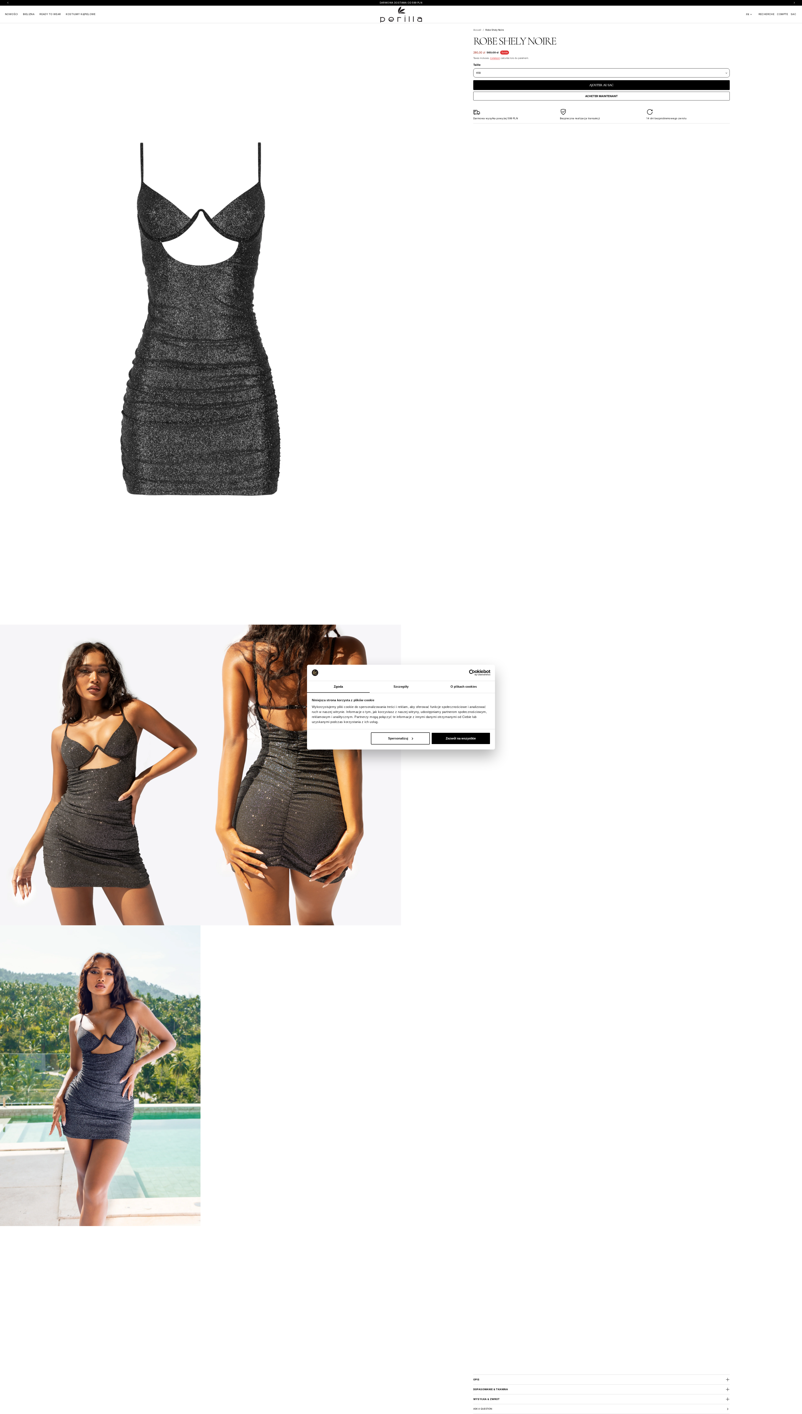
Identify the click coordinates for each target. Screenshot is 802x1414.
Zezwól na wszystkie (461, 738)
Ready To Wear (50, 14)
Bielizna (28, 14)
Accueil (477, 29)
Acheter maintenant (601, 96)
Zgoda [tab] (338, 686)
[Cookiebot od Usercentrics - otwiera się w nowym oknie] (472, 673)
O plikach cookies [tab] (463, 686)
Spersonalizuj (398, 738)
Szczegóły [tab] (401, 686)
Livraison (495, 58)
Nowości (11, 14)
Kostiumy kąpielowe (80, 14)
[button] (766, 14)
